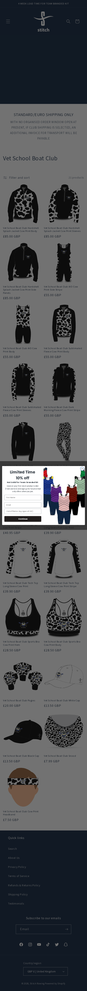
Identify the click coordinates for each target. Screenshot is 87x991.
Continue (23, 519)
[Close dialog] (82, 468)
